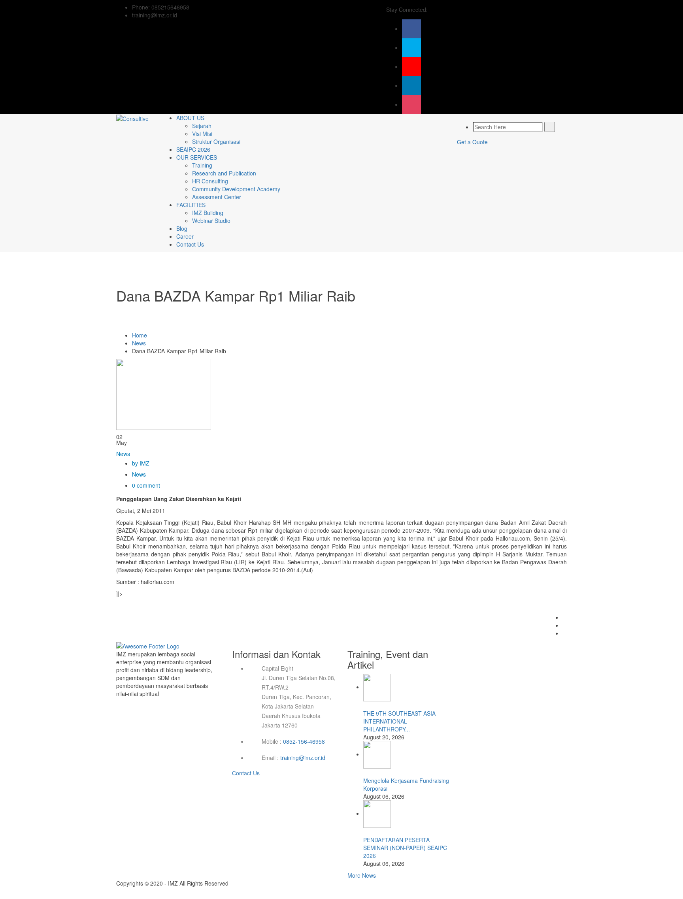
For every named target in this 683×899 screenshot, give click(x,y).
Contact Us (190, 244)
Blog (181, 228)
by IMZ (140, 463)
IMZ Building (207, 213)
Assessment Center (216, 197)
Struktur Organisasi (216, 141)
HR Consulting (210, 181)
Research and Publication (224, 173)
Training (202, 165)
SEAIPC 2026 (193, 149)
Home (139, 335)
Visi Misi (202, 134)
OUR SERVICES (196, 157)
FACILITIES (191, 205)
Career (185, 236)
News (139, 343)
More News (361, 875)
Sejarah (201, 126)
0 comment (146, 485)
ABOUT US (190, 118)
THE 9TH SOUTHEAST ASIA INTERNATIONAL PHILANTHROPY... (399, 721)
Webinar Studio (211, 220)
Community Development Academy (236, 189)
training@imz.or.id (302, 757)
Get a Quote (472, 142)
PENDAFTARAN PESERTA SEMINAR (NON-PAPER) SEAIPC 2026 (405, 847)
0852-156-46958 (304, 741)
